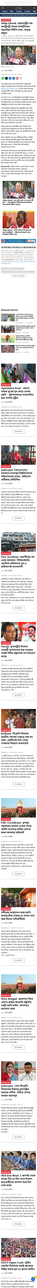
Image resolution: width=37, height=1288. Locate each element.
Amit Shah (19, 272)
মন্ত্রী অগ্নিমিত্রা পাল (7, 415)
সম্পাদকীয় (27, 12)
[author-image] (2, 70)
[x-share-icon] (6, 79)
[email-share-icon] (17, 79)
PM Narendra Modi (18, 269)
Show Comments (18, 276)
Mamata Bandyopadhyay (8, 272)
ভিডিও (11, 12)
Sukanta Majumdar (29, 272)
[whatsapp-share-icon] (2, 79)
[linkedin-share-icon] (13, 79)
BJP (11, 269)
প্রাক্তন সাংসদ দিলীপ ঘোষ (10, 88)
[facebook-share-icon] (10, 79)
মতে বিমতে (19, 12)
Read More (18, 431)
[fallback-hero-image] (8, 317)
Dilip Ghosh (5, 269)
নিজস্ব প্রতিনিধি (8, 71)
